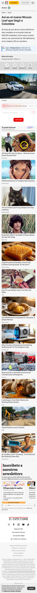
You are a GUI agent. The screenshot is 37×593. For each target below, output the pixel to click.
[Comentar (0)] (22, 65)
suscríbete (16, 498)
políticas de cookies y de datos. (12, 591)
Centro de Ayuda (18, 553)
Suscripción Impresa (18, 532)
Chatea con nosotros (19, 539)
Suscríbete (13, 3)
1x (33, 121)
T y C (19, 508)
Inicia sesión (7, 498)
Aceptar (31, 588)
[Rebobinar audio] (27, 121)
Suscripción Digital (18, 536)
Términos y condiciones (18, 548)
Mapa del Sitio (18, 529)
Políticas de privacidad (18, 550)
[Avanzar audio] (30, 121)
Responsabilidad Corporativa (18, 545)
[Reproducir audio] (5, 118)
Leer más (18, 120)
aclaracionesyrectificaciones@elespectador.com (22, 571)
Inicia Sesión (25, 3)
